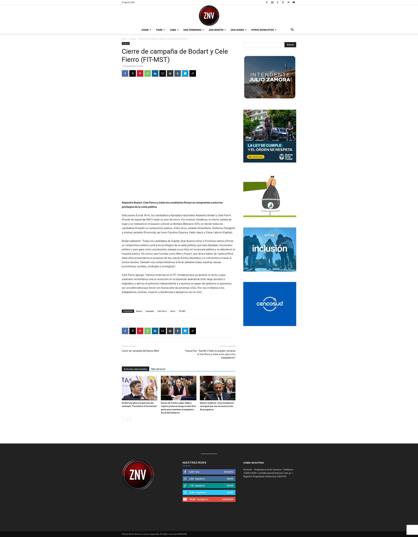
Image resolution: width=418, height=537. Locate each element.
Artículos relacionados (135, 369)
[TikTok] (277, 2)
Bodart (139, 311)
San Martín (216, 29)
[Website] (288, 2)
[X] (283, 2)
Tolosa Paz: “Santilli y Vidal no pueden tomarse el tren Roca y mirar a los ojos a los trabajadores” (210, 354)
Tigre (159, 29)
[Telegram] (185, 73)
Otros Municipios (262, 29)
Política (133, 38)
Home (145, 29)
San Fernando (192, 29)
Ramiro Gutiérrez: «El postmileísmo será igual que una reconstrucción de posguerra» (217, 406)
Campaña (150, 311)
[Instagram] (272, 2)
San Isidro (237, 29)
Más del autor (158, 369)
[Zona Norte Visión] (209, 15)
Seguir (230, 478)
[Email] (162, 73)
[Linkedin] (155, 73)
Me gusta (228, 472)
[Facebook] (266, 2)
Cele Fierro (162, 311)
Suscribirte (227, 499)
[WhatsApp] (147, 73)
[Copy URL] (192, 73)
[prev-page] (124, 419)
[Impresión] (170, 73)
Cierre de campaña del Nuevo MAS (140, 350)
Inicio (124, 38)
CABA (173, 29)
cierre (172, 311)
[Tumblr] (177, 73)
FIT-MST (182, 311)
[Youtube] (293, 2)
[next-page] (129, 419)
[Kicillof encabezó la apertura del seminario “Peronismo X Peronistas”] (139, 388)
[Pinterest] (140, 73)
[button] (292, 30)
